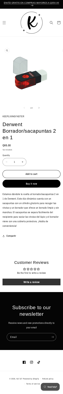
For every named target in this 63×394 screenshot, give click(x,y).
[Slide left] (24, 108)
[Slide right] (39, 108)
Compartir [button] (11, 235)
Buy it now (31, 183)
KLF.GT (19, 378)
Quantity (6, 155)
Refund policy (48, 379)
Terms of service (33, 384)
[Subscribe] (52, 337)
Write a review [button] (31, 282)
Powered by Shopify (31, 378)
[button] (4, 22)
